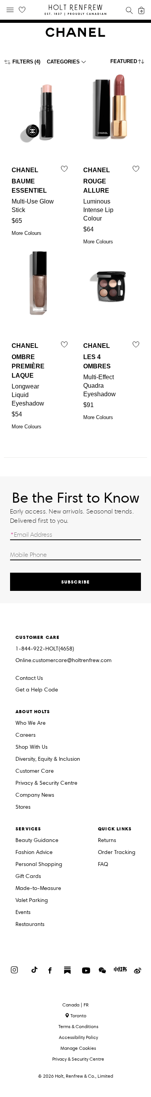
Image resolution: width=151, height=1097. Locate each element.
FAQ (103, 865)
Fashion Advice (34, 853)
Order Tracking (117, 853)
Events (23, 913)
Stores (23, 807)
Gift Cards (28, 877)
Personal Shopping (38, 865)
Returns (107, 841)
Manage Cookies (78, 1048)
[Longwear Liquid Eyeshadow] (40, 286)
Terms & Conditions (78, 1026)
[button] (128, 63)
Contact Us (29, 678)
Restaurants (30, 925)
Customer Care (34, 771)
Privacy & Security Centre (46, 783)
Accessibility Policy (78, 1037)
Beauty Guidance (36, 841)
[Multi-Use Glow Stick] (40, 111)
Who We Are (30, 723)
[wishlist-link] (22, 10)
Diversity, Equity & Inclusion (47, 759)
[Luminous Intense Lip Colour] (111, 111)
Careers (25, 735)
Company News (34, 795)
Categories (63, 62)
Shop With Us (31, 747)
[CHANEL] (75, 35)
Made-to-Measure (38, 889)
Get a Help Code (36, 690)
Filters (22, 62)
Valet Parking (31, 901)
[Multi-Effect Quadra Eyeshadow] (111, 286)
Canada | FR (75, 1005)
